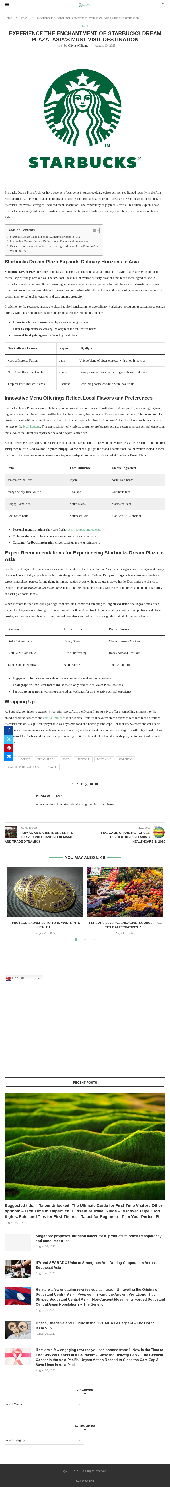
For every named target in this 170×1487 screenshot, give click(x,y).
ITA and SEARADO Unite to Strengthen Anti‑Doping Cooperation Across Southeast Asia (96, 1265)
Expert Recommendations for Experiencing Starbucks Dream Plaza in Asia (54, 246)
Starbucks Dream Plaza (24, 767)
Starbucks (126, 759)
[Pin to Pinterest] (8, 748)
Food (24, 17)
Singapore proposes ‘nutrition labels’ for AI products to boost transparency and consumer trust (99, 1238)
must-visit (104, 759)
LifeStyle (83, 759)
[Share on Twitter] (8, 739)
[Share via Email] (8, 756)
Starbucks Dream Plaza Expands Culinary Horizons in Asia (45, 236)
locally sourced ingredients (83, 529)
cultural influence (54, 717)
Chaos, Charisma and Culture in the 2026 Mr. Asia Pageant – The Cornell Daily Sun (96, 1325)
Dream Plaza (46, 759)
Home (8, 17)
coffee (25, 759)
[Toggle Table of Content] (94, 230)
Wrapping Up (18, 250)
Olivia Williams (78, 45)
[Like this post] (76, 784)
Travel (52, 767)
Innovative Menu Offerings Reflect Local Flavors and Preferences (49, 241)
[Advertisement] (38, 1035)
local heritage (31, 426)
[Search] (163, 5)
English (17, 978)
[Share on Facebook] (8, 730)
